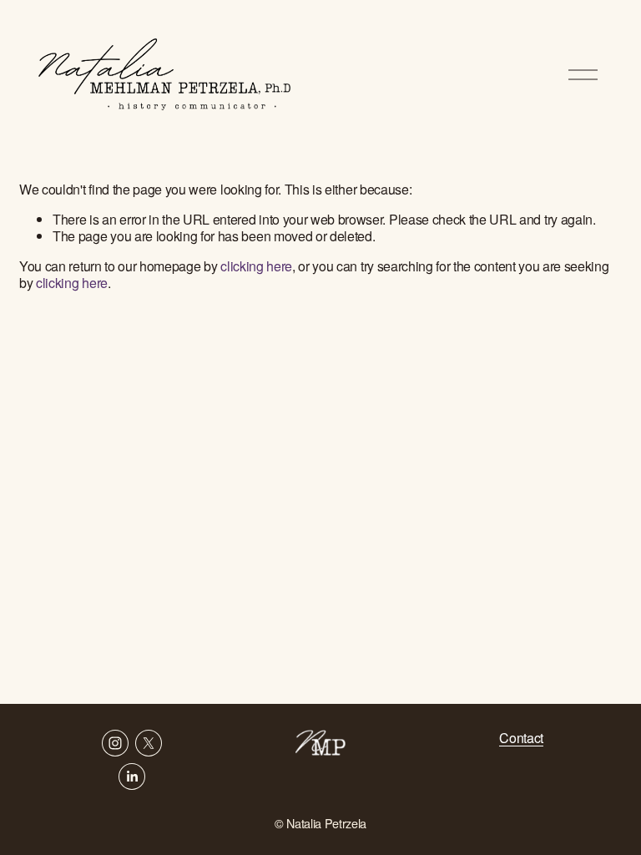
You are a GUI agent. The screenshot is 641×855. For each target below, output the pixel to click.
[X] (148, 743)
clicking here (256, 266)
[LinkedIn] (132, 776)
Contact (521, 738)
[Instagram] (115, 743)
